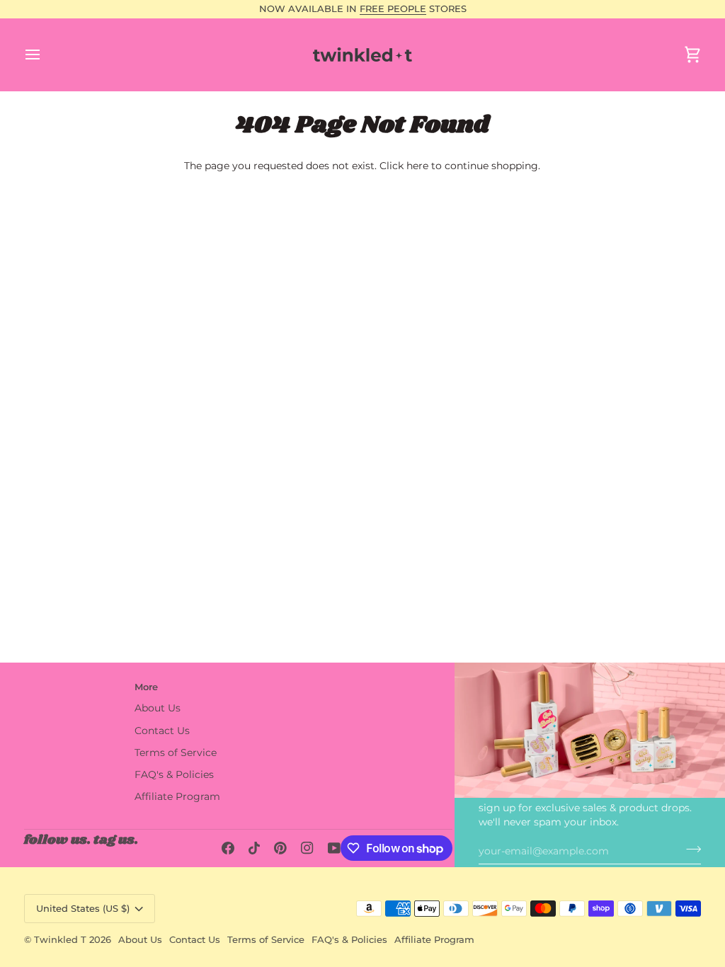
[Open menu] (45, 54)
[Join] (689, 848)
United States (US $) (83, 908)
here (417, 165)
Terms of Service (176, 752)
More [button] (146, 686)
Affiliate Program (177, 796)
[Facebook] (228, 848)
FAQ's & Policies (174, 774)
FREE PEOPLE (393, 8)
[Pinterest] (280, 848)
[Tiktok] (254, 848)
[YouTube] (334, 848)
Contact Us (162, 730)
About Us (158, 708)
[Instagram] (307, 848)
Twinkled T (60, 939)
